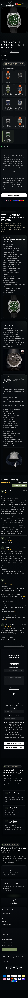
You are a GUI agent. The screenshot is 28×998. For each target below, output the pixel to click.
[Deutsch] (19, 4)
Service (4, 916)
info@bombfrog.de (8, 890)
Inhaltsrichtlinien (9, 737)
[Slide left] (10, 35)
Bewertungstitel (14, 667)
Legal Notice (5, 934)
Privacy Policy (5, 936)
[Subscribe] (23, 962)
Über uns (4, 921)
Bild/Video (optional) (14, 688)
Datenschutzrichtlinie (11, 735)
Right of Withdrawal (7, 939)
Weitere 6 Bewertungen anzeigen (14, 645)
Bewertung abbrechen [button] (14, 747)
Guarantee (4, 918)
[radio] (10, 664)
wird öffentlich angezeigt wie (14, 705)
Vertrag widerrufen (9, 949)
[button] (1, 4)
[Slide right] (17, 35)
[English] (16, 4)
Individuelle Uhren (6, 924)
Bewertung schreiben (19, 485)
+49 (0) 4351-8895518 (9, 875)
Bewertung (13, 661)
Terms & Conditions (7, 942)
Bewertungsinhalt (13, 674)
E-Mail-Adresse (14, 715)
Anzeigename (13, 703)
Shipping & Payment (7, 945)
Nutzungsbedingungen (12, 734)
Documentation (6, 913)
